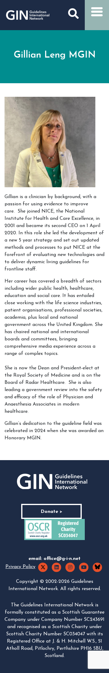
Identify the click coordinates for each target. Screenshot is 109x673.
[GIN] (27, 15)
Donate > (51, 511)
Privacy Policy (20, 566)
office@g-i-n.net (62, 558)
